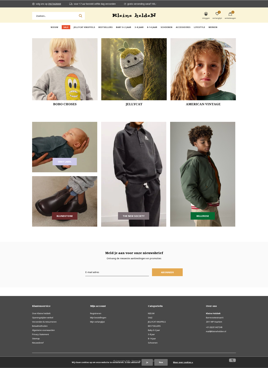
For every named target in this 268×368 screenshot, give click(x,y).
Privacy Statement (40, 334)
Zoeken (80, 16)
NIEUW (54, 27)
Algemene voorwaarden (43, 330)
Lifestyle (199, 27)
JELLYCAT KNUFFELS (84, 27)
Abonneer (167, 272)
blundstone (65, 215)
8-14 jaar (152, 27)
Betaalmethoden (40, 326)
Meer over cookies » (183, 362)
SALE (66, 27)
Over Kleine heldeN (41, 313)
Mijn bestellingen (98, 317)
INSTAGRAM (54, 3)
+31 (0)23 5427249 (214, 327)
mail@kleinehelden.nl (216, 331)
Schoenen (166, 27)
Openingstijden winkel (42, 317)
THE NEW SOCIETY (134, 215)
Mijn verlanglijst (97, 321)
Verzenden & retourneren (44, 321)
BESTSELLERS (105, 27)
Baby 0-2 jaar (123, 27)
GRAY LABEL (64, 161)
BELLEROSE (203, 215)
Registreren (95, 313)
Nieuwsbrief (38, 342)
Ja (147, 362)
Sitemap (36, 338)
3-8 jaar (139, 27)
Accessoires (183, 27)
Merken (213, 27)
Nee (161, 362)
